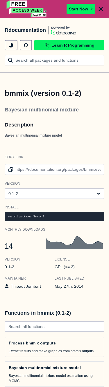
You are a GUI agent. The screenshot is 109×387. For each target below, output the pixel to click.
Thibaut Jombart (26, 286)
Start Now (78, 9)
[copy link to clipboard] (10, 169)
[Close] (101, 9)
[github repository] (26, 45)
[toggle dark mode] (11, 45)
